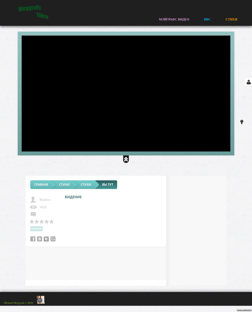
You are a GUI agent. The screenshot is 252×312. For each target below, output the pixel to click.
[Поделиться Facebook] (32, 238)
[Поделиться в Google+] (53, 238)
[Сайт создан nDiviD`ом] (230, 299)
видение (36, 229)
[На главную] (34, 12)
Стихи (64, 184)
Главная (41, 184)
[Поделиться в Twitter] (46, 238)
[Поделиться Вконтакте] (39, 238)
